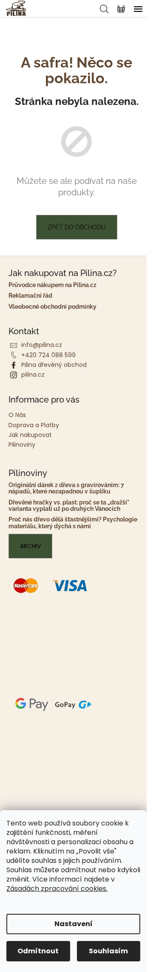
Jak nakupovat (30, 435)
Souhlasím (108, 951)
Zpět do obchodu (77, 227)
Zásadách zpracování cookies (56, 888)
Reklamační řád (30, 296)
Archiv (30, 546)
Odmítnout (38, 951)
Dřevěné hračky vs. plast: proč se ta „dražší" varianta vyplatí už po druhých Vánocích (69, 505)
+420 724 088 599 (48, 355)
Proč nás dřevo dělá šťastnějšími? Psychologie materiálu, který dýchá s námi (72, 522)
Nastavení (73, 924)
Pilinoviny (21, 444)
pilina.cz (33, 374)
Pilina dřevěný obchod (54, 365)
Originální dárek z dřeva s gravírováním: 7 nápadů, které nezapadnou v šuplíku (66, 488)
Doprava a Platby (33, 425)
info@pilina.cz (41, 345)
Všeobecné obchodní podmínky (52, 307)
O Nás (17, 415)
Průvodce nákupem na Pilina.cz (52, 285)
